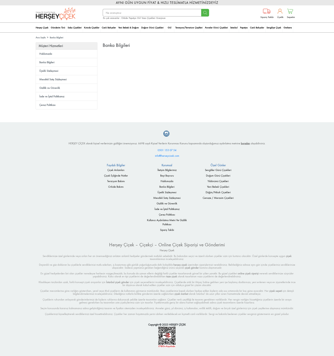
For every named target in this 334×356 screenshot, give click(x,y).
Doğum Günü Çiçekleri (218, 175)
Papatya (132, 18)
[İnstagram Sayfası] (166, 134)
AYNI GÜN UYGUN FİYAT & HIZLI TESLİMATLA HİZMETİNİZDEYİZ (167, 3)
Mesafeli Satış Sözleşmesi (53, 79)
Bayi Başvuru (167, 175)
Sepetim (291, 16)
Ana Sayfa (41, 37)
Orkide (124, 18)
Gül (139, 18)
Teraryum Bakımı (116, 181)
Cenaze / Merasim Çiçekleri (218, 197)
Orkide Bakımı (116, 186)
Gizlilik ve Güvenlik (49, 87)
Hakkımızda (45, 53)
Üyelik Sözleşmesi (48, 70)
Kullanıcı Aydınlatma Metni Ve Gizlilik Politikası (167, 222)
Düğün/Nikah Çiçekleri (218, 192)
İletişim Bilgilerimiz (167, 170)
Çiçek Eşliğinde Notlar (116, 175)
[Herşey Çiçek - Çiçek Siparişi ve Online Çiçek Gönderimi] (56, 13)
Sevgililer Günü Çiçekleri (218, 170)
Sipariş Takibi (267, 16)
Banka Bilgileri (56, 37)
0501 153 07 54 (167, 150)
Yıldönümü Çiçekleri (218, 181)
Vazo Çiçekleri (148, 18)
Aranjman (161, 18)
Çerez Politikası (47, 105)
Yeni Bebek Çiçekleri (218, 186)
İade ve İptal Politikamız (51, 96)
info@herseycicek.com (167, 155)
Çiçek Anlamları (115, 170)
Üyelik (280, 16)
